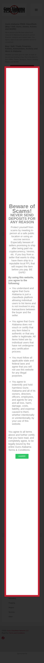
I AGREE (22, 456)
